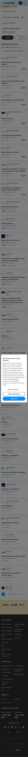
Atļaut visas (14, 398)
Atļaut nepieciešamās (14, 394)
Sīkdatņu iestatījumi (13, 389)
